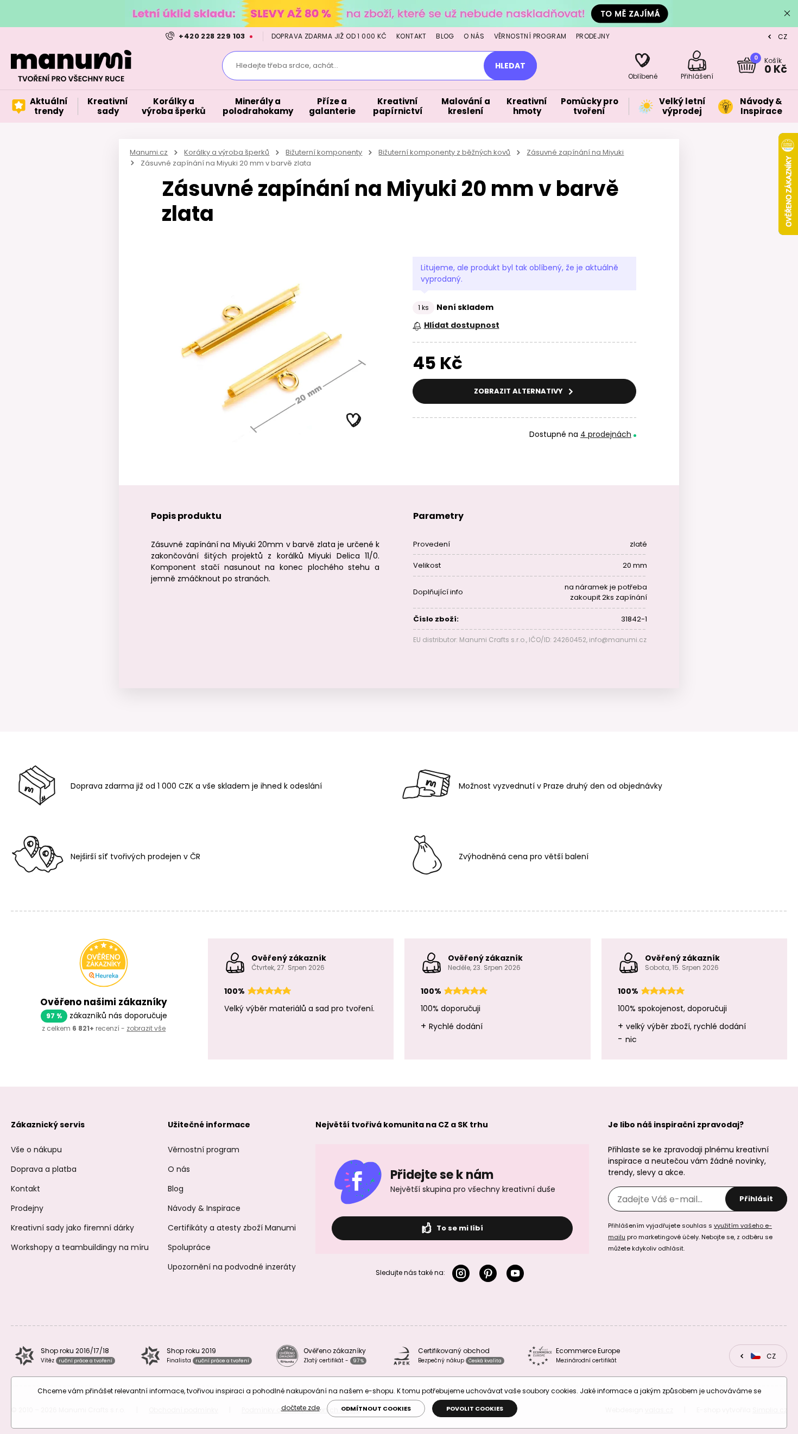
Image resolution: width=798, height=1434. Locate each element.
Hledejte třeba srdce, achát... (287, 65)
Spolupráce (189, 1247)
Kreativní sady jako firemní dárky (72, 1227)
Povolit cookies (474, 1408)
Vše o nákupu (36, 1149)
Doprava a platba (44, 1169)
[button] (354, 420)
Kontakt (411, 36)
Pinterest (490, 1273)
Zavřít (787, 13)
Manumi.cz (149, 152)
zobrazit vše (146, 1028)
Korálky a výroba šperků (226, 152)
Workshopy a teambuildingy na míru (80, 1247)
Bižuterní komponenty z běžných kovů (444, 152)
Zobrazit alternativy (519, 391)
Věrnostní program (530, 36)
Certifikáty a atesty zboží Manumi (232, 1227)
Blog (445, 36)
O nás (474, 36)
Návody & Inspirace (204, 1208)
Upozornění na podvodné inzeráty (232, 1266)
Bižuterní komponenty (324, 152)
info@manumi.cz (618, 639)
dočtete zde (300, 1407)
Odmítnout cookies (376, 1408)
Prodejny (593, 36)
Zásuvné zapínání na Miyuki (575, 152)
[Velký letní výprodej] (399, 13)
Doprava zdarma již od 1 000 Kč (329, 36)
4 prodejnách (605, 434)
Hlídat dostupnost (461, 325)
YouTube (517, 1273)
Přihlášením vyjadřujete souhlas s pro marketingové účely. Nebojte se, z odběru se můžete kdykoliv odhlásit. (690, 1237)
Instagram (463, 1273)
